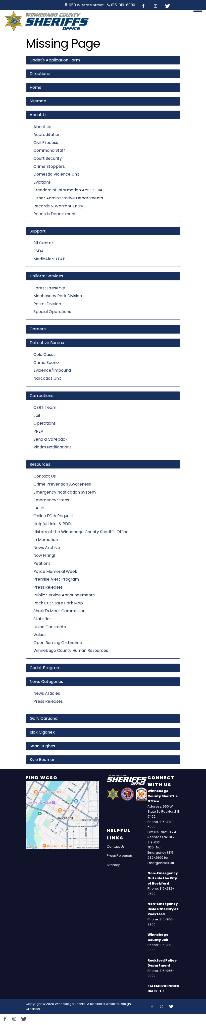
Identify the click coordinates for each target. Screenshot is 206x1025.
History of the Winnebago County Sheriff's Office (81, 532)
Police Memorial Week (55, 571)
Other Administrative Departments (68, 198)
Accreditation (47, 134)
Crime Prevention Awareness (62, 484)
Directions (40, 73)
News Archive (46, 547)
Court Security (47, 158)
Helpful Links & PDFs (52, 524)
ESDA (38, 251)
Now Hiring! (44, 555)
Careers (38, 329)
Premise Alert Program (56, 579)
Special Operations (52, 311)
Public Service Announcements (64, 595)
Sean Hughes (42, 746)
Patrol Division (47, 304)
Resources (40, 464)
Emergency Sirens (51, 500)
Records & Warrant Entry (58, 206)
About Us (38, 115)
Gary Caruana (44, 718)
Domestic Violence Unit (56, 174)
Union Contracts (49, 627)
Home (35, 87)
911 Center (43, 243)
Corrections (41, 396)
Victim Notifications (52, 447)
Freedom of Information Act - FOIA (67, 190)
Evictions (42, 182)
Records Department (54, 214)
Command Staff (49, 150)
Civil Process (45, 142)
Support (38, 231)
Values (39, 635)
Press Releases (48, 587)
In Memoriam (46, 539)
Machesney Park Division (57, 296)
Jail (36, 415)
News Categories (46, 681)
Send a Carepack (50, 439)
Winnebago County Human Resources (70, 650)
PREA (38, 431)
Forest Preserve (49, 288)
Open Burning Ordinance (57, 643)
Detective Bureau (47, 343)
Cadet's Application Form (55, 60)
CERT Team (44, 407)
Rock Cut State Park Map (58, 603)
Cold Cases (44, 354)
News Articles (46, 693)
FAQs (38, 508)
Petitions (41, 563)
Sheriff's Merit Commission (59, 611)
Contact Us (44, 476)
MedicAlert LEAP (49, 259)
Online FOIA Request (53, 516)
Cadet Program (45, 668)
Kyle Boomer (42, 759)
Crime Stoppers (49, 166)
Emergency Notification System (64, 492)
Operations (44, 423)
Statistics (42, 619)
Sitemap (38, 101)
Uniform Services (46, 276)
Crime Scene (46, 362)
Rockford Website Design (110, 1004)
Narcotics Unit (47, 378)
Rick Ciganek (42, 732)
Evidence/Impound (52, 370)
